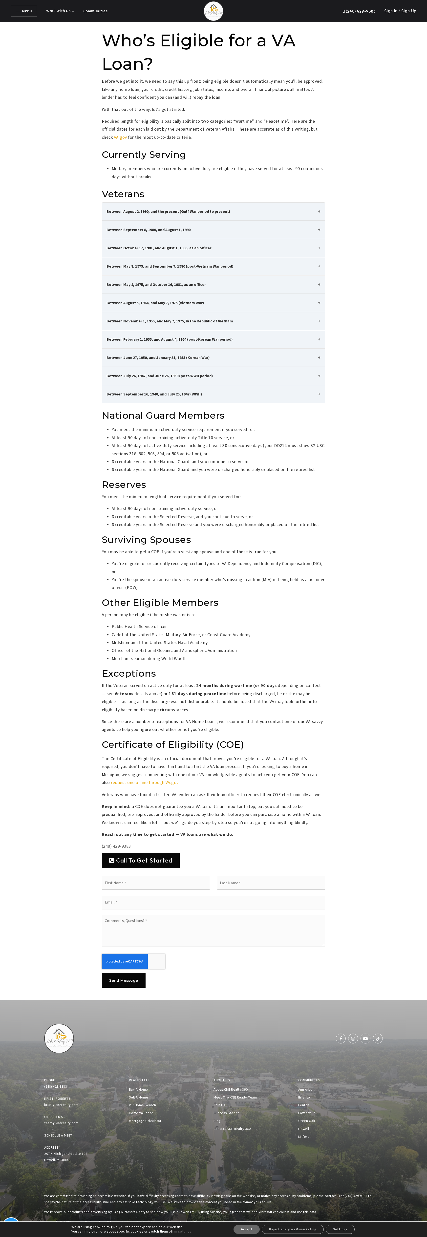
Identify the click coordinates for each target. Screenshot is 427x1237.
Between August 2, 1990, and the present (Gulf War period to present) (168, 211)
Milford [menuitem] (304, 1136)
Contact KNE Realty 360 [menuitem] (232, 1128)
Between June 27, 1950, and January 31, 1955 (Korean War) (158, 357)
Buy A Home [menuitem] (138, 1089)
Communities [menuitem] (95, 11)
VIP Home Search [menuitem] (142, 1105)
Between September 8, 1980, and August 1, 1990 (149, 230)
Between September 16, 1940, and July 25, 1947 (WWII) (154, 394)
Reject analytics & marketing (292, 1229)
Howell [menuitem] (303, 1128)
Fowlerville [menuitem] (307, 1113)
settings (185, 1231)
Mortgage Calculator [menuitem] (145, 1120)
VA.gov (120, 137)
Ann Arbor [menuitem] (306, 1089)
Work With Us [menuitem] (58, 11)
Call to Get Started (143, 860)
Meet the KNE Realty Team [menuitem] (235, 1097)
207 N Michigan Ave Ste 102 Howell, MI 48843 (65, 1156)
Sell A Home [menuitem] (138, 1097)
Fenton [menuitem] (303, 1105)
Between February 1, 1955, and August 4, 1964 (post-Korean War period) (170, 339)
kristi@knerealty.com (61, 1104)
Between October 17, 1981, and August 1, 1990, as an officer (159, 248)
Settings (340, 1229)
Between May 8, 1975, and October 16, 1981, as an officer (156, 284)
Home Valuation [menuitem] (141, 1113)
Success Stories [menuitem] (227, 1113)
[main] (213, 511)
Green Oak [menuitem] (306, 1120)
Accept (246, 1229)
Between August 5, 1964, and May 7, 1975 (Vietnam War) (155, 303)
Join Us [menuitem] (219, 1105)
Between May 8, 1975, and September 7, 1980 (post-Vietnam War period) (170, 266)
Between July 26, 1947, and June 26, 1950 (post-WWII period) (160, 376)
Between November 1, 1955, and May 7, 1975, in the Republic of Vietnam (170, 321)
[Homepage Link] (213, 11)
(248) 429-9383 (360, 11)
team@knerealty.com (61, 1123)
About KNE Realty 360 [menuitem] (231, 1089)
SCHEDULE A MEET (58, 1135)
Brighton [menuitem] (305, 1097)
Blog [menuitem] (217, 1120)
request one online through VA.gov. (145, 783)
